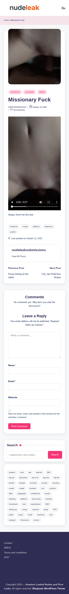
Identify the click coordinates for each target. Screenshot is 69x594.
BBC (49, 472)
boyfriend (13, 226)
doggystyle (22, 493)
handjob (49, 499)
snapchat (40, 515)
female (47, 493)
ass (29, 472)
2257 (6, 557)
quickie (13, 232)
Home (6, 20)
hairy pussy (36, 499)
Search (12, 445)
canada (44, 483)
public (11, 515)
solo (51, 515)
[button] (19, 256)
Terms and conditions (15, 552)
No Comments (19, 110)
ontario (24, 509)
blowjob (22, 483)
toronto (36, 520)
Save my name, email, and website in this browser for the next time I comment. (34, 416)
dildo (11, 493)
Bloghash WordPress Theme (48, 588)
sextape (29, 92)
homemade (13, 504)
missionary (49, 226)
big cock (35, 477)
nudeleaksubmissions (29, 250)
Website (12, 397)
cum (42, 488)
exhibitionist (35, 493)
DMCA (7, 547)
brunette (15, 92)
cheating (55, 483)
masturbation (36, 504)
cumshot (52, 488)
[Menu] (63, 8)
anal (22, 472)
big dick (46, 477)
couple (25, 226)
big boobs (23, 477)
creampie (32, 488)
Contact (8, 543)
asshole (39, 472)
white (42, 92)
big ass (11, 477)
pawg (46, 509)
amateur (12, 472)
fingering (12, 499)
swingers (12, 520)
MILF (47, 504)
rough (30, 515)
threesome (25, 520)
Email (12, 381)
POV (55, 509)
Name (12, 365)
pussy (20, 515)
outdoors (35, 509)
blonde (11, 483)
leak (24, 504)
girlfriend (36, 226)
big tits (56, 477)
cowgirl (21, 488)
